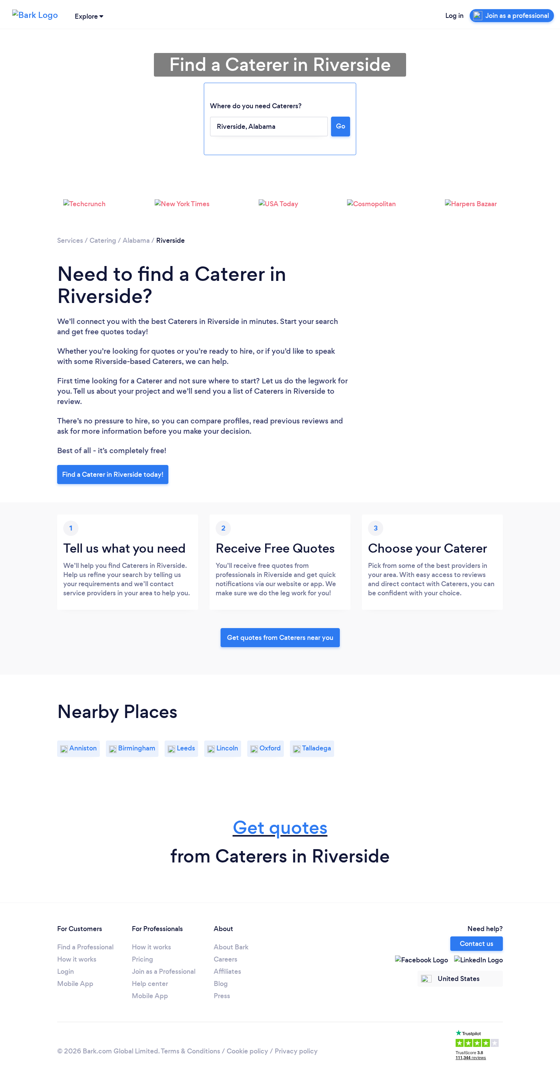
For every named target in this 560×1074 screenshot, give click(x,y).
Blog (221, 983)
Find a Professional (85, 947)
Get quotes (280, 827)
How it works (76, 959)
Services (70, 240)
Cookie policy (247, 1051)
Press (222, 995)
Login (65, 971)
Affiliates (227, 971)
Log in (454, 15)
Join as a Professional (163, 971)
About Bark (231, 947)
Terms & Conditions (190, 1051)
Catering (103, 240)
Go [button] (340, 126)
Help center (150, 983)
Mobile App (75, 983)
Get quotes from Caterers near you (280, 637)
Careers (225, 959)
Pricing (142, 959)
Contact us (476, 943)
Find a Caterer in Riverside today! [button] (112, 474)
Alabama (136, 240)
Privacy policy (296, 1051)
